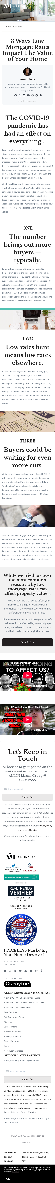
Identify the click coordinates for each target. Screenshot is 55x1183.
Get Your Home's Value (14, 1017)
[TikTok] (41, 970)
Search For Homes (12, 1041)
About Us (8, 1022)
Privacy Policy (27, 1142)
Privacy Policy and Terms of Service (20, 1112)
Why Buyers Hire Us (12, 1036)
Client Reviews (10, 1026)
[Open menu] (51, 5)
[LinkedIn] (15, 970)
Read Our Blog (10, 1012)
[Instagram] (36, 970)
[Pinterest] (20, 970)
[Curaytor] (17, 986)
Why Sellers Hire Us (12, 1031)
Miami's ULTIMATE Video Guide (18, 1007)
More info (15, 1172)
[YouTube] (31, 970)
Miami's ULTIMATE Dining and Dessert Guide (24, 1002)
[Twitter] (10, 970)
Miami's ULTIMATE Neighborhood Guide (22, 997)
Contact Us (9, 1046)
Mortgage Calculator (13, 1050)
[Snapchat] (25, 970)
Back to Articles (14, 26)
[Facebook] (5, 970)
